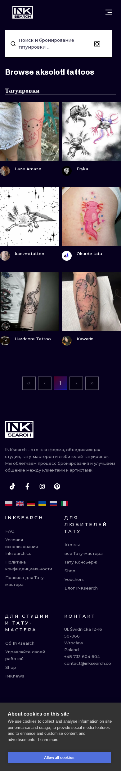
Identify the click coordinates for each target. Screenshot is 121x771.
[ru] (53, 504)
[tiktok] (12, 486)
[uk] (42, 504)
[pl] (8, 504)
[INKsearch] (22, 12)
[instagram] (42, 486)
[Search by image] (97, 44)
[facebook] (27, 486)
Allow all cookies (59, 758)
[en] (20, 504)
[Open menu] (108, 12)
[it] (64, 504)
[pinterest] (57, 486)
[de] (31, 504)
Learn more (48, 739)
